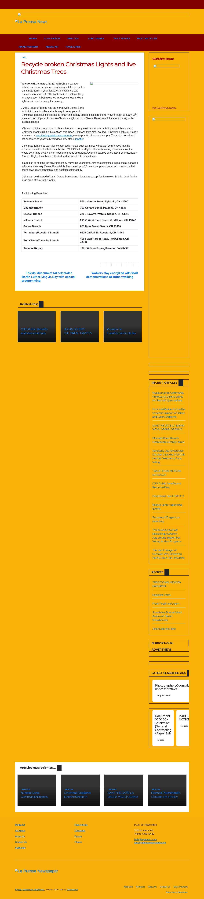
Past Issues (122, 38)
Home (33, 38)
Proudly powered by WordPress (30, 889)
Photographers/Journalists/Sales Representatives (177, 687)
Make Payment (29, 46)
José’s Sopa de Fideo (164, 628)
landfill (79, 139)
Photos (74, 38)
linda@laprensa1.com (145, 839)
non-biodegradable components (54, 135)
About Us (20, 836)
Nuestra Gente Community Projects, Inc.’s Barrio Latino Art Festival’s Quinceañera (168, 396)
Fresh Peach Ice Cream (165, 603)
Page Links (73, 46)
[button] (179, 42)
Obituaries (96, 38)
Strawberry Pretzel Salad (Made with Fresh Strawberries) (167, 616)
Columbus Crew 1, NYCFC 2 (168, 496)
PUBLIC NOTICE (184, 717)
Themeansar (72, 889)
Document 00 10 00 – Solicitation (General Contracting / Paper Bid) (163, 724)
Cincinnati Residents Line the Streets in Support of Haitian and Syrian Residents (168, 413)
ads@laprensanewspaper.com (150, 842)
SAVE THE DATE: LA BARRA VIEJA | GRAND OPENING (123, 797)
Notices (160, 740)
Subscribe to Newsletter (177, 892)
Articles (26, 789)
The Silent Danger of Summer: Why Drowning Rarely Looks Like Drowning (168, 554)
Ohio (24, 57)
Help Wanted (163, 695)
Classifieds (52, 38)
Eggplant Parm (161, 594)
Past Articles (147, 38)
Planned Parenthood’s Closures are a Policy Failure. (165, 797)
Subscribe (20, 847)
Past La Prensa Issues (164, 107)
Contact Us (21, 842)
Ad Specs (20, 830)
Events (78, 836)
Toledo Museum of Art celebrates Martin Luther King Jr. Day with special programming (48, 276)
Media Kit (52, 46)
